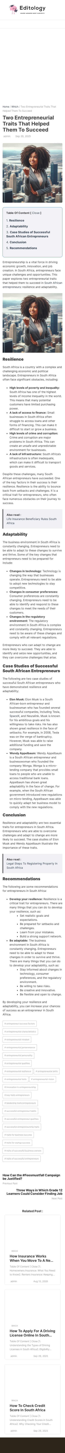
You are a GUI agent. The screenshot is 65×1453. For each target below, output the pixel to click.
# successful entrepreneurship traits (22, 1127)
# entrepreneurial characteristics (20, 1031)
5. (21, 248)
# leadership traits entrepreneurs (20, 1103)
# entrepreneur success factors (20, 1023)
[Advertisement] (32, 64)
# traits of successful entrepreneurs (22, 1158)
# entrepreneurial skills (47, 1071)
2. (17, 226)
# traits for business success (18, 1134)
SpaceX (14, 716)
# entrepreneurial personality (18, 1055)
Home (6, 106)
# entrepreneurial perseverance (20, 1047)
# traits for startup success (17, 1142)
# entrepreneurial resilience (18, 1071)
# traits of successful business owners (23, 1150)
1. (15, 220)
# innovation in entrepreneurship (20, 1087)
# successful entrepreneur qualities (21, 1119)
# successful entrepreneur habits (20, 1111)
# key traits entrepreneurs (17, 1095)
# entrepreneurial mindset (17, 1039)
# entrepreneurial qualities (17, 1063)
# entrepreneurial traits (16, 1079)
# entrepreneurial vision (42, 1079)
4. (16, 242)
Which (14, 106)
